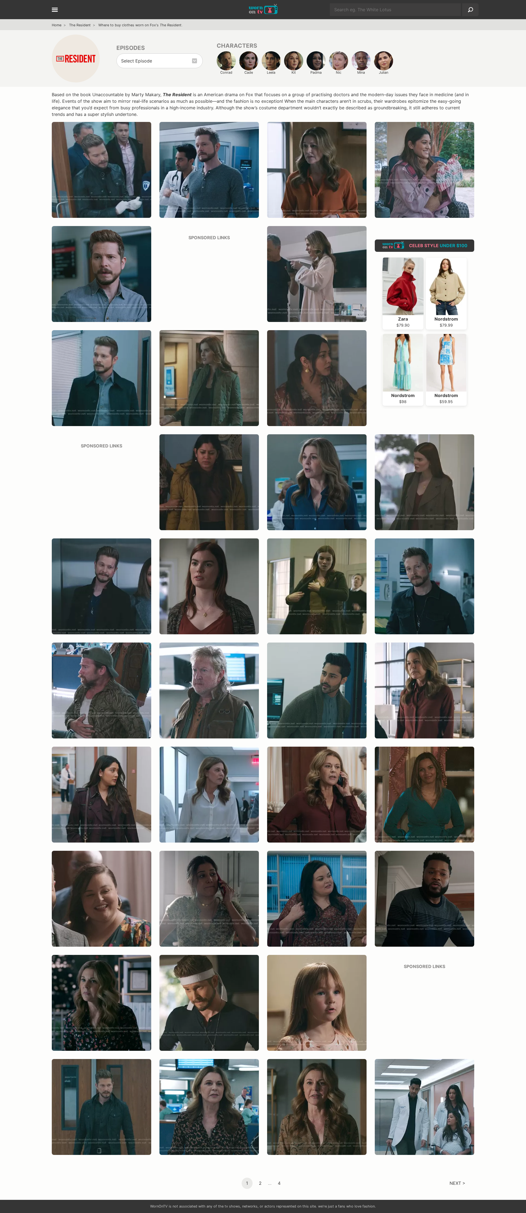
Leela (271, 72)
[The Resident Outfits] (76, 58)
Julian (383, 72)
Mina (361, 72)
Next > (457, 1183)
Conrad (226, 72)
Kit (293, 72)
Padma (316, 72)
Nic (338, 72)
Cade (248, 72)
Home (56, 25)
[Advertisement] (209, 279)
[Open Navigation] (54, 10)
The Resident (80, 25)
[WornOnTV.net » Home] (263, 10)
